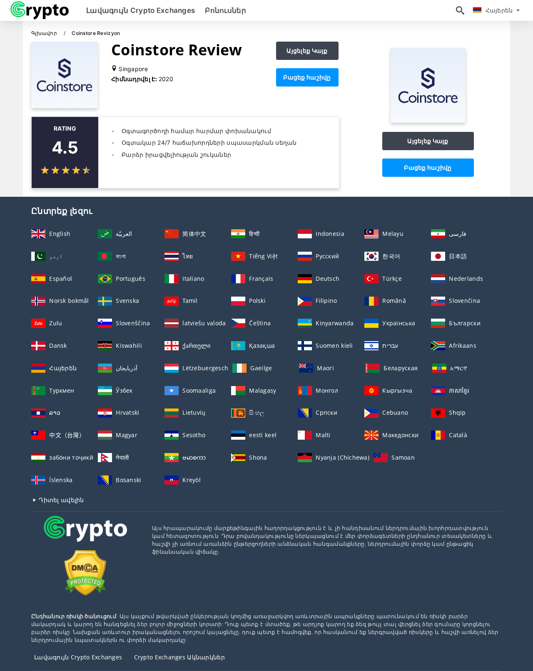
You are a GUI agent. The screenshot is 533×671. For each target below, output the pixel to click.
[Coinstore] (428, 120)
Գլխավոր (44, 33)
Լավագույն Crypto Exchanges (140, 10)
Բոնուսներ (225, 10)
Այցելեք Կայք (306, 50)
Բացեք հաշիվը (307, 77)
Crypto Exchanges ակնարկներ (179, 657)
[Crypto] (85, 537)
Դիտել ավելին (60, 500)
